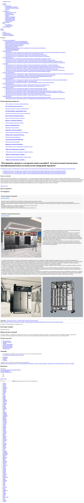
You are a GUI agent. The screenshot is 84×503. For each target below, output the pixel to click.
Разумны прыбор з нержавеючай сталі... (16, 111)
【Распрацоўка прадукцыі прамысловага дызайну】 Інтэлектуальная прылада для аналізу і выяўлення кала (28, 94)
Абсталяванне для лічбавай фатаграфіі (56, 363)
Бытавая (7, 15)
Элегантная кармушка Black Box (12, 49)
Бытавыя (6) (5, 63)
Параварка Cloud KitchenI (8, 35)
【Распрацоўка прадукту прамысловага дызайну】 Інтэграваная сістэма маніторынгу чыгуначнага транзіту (28, 58)
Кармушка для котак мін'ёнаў (11, 46)
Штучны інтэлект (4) (7, 51)
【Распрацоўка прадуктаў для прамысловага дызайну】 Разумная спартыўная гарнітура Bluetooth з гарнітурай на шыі (30, 59)
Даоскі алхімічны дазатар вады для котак (14, 45)
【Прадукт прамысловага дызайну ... (15, 149)
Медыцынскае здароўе (10, 20)
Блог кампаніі (8, 24)
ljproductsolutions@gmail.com (10, 369)
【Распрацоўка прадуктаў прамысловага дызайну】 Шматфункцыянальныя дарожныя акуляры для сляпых (28, 97)
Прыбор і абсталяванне (10, 16)
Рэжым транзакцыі (7, 26)
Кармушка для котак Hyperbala (11, 50)
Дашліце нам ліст (4, 186)
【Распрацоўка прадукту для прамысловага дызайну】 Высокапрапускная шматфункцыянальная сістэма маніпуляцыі (30, 75)
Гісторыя (7, 9)
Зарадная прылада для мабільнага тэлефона (29, 363)
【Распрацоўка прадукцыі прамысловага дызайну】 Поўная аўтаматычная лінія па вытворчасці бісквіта (27, 84)
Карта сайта (26, 362)
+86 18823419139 (5, 370)
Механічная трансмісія (10, 19)
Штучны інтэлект (9, 13)
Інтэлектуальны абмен (10, 17)
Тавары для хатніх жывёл (10, 12)
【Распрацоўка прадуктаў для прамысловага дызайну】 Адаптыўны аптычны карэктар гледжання (26, 88)
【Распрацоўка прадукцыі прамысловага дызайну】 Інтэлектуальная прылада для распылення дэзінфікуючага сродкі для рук (31, 68)
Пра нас (4, 4)
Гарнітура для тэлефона (69, 363)
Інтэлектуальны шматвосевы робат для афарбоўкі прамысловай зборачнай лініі (22, 77)
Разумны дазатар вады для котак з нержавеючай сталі (16, 42)
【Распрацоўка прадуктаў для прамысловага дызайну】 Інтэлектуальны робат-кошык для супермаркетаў (27, 56)
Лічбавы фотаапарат (43, 363)
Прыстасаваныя (6, 22)
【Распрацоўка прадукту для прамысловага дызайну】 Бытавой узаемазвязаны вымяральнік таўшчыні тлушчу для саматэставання (32, 66)
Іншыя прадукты (8, 21)
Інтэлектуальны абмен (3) (8, 78)
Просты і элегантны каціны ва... (14, 120)
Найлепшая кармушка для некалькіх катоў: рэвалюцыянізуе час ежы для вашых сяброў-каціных (25, 47)
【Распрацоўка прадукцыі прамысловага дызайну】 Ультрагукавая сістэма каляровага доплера (25, 93)
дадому (4, 3)
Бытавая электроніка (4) (8, 57)
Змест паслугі (8, 5)
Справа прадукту (6, 11)
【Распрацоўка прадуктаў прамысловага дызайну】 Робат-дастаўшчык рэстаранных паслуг (24, 53)
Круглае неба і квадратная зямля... (14, 115)
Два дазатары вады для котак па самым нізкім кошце (16, 41)
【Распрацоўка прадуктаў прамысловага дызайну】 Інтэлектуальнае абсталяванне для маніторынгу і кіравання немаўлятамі (31, 64)
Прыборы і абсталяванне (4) (9, 72)
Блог (4, 23)
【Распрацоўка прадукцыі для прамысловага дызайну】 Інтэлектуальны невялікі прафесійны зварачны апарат (28, 76)
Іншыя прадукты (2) (7, 96)
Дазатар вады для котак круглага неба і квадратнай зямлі (17, 43)
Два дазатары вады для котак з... (14, 106)
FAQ (6, 10)
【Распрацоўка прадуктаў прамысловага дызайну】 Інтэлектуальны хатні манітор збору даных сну (26, 89)
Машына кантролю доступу (14, 363)
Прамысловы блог (9, 25)
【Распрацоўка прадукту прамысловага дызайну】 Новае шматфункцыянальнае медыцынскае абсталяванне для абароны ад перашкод (33, 91)
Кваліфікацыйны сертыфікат (11, 6)
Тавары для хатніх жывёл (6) (9, 40)
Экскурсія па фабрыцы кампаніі (12, 8)
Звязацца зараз (3, 378)
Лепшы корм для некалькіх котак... (15, 134)
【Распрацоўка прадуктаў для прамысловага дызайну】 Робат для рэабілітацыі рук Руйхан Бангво (26, 55)
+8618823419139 (6, 372)
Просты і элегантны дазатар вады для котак (14, 44)
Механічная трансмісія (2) (8, 83)
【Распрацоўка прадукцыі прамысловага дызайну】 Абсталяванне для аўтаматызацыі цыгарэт (25, 86)
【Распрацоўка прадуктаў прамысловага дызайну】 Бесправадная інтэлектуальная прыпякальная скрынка (27, 71)
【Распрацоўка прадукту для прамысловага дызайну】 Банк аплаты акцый (21, 81)
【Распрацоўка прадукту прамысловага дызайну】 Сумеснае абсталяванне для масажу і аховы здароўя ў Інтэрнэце (29, 82)
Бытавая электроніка (9, 14)
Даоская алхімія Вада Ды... (12, 125)
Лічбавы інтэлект (4, 363)
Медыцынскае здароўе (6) (8, 87)
